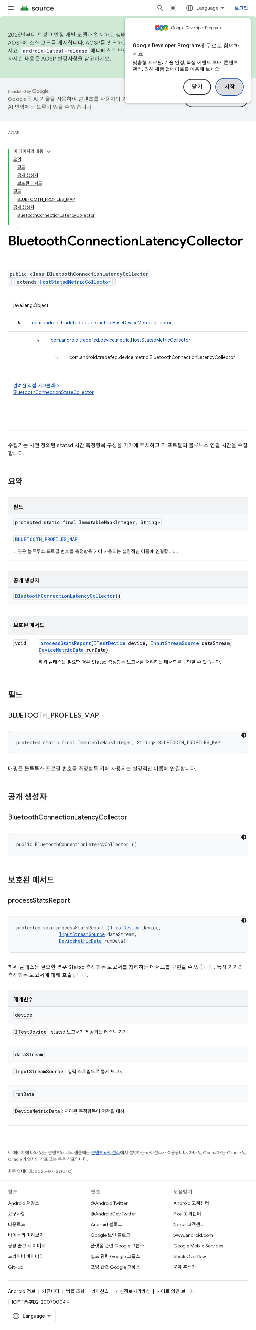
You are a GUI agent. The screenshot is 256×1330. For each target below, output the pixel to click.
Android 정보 (21, 1291)
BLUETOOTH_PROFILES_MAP (46, 539)
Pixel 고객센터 (187, 1214)
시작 (229, 87)
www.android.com (193, 1235)
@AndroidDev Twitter (113, 1214)
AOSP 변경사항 (59, 59)
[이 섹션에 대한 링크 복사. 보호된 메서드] (60, 881)
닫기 (197, 87)
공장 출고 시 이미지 (27, 1246)
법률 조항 (75, 1291)
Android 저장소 (23, 1203)
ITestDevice (109, 643)
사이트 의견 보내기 (175, 1291)
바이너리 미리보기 (26, 1235)
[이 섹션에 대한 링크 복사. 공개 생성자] (53, 798)
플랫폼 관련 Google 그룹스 (117, 1246)
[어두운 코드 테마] (244, 735)
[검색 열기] (160, 8)
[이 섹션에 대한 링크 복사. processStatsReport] (76, 901)
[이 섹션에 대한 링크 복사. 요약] (29, 482)
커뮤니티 (50, 1291)
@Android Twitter (109, 1203)
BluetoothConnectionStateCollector (53, 392)
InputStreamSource (175, 643)
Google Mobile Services (198, 1246)
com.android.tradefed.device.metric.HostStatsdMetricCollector (120, 340)
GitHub (15, 1267)
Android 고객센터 (191, 1203)
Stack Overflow (189, 1256)
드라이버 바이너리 (26, 1256)
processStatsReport (65, 643)
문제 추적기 (184, 1267)
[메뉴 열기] (10, 8)
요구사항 (16, 1214)
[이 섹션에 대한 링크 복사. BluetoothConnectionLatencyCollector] (133, 818)
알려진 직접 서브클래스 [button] (53, 389)
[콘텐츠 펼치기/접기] (49, 152)
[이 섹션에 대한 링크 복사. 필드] (29, 696)
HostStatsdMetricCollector (75, 282)
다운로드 (16, 1224)
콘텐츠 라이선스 (105, 1153)
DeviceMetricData (61, 650)
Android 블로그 (106, 1224)
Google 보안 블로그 (110, 1235)
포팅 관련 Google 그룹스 (115, 1267)
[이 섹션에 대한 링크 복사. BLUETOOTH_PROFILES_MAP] (105, 716)
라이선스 (100, 1291)
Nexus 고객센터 (189, 1224)
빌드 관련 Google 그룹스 (115, 1256)
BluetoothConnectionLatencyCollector (65, 596)
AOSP (13, 133)
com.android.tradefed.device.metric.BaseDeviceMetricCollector (102, 323)
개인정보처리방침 (132, 1291)
